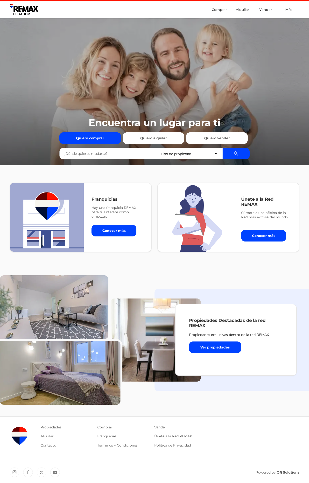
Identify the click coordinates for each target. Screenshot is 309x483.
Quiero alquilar (153, 138)
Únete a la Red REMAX (173, 436)
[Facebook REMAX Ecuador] (28, 472)
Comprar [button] (104, 427)
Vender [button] (160, 427)
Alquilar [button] (47, 436)
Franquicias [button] (107, 436)
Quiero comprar (90, 138)
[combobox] (108, 153)
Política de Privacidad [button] (172, 445)
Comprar (219, 9)
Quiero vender (217, 138)
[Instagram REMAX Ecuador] (14, 472)
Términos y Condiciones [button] (117, 445)
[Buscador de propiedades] (236, 153)
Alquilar (242, 9)
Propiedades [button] (51, 427)
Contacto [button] (48, 445)
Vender (265, 9)
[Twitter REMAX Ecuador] (41, 472)
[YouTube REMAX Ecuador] (55, 472)
